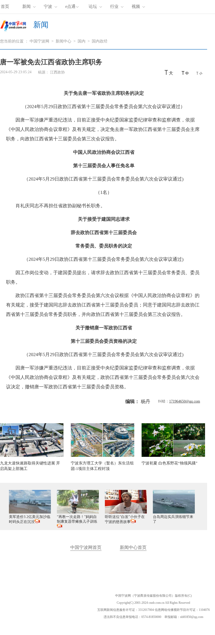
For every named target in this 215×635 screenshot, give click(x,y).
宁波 (48, 6)
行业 (114, 6)
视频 (136, 6)
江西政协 (57, 72)
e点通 (70, 6)
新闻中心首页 (133, 547)
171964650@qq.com (184, 401)
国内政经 (100, 41)
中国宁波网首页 (85, 547)
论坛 (93, 6)
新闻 (26, 6)
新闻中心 (63, 41)
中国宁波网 (39, 41)
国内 (81, 41)
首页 (5, 6)
